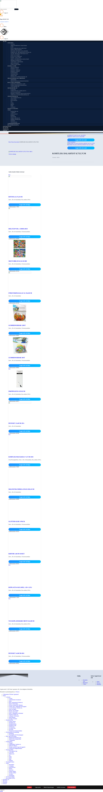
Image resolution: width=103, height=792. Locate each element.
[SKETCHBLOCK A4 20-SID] (20, 258)
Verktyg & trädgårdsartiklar (20, 94)
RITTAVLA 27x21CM (15, 197)
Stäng (1, 791)
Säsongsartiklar (13, 96)
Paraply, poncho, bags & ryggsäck (20, 93)
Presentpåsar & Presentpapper (20, 81)
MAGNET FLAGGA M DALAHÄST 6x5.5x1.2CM (80, 144)
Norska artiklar (15, 119)
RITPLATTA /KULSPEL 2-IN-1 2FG (20, 587)
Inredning (13, 79)
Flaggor (13, 89)
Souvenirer (17, 142)
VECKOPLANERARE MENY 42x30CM (21, 621)
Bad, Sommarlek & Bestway (19, 48)
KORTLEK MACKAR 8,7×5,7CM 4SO (21, 457)
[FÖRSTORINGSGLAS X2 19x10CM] (20, 273)
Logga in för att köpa (24, 204)
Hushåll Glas (15, 68)
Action (13, 44)
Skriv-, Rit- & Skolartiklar (15, 199)
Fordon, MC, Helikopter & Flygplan (21, 52)
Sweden (13, 120)
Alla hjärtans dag (16, 97)
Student (13, 107)
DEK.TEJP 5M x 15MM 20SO (18, 229)
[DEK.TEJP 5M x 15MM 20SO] (20, 208)
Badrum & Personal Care (18, 83)
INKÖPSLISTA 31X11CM (17, 391)
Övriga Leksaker (15, 64)
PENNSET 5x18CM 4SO (16, 653)
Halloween (14, 100)
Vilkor (84, 684)
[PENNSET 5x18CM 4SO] (20, 650)
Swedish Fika (14, 74)
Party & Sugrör (15, 55)
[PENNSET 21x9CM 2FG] (20, 403)
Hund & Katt (14, 114)
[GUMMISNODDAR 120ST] (20, 322)
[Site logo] (8, 7)
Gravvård (13, 99)
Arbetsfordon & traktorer (19, 45)
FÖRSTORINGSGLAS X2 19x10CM (20, 293)
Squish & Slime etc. (16, 60)
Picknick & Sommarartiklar (19, 76)
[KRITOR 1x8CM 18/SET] (20, 550)
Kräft (12, 104)
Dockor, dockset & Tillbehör (19, 51)
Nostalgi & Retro (13, 108)
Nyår (12, 103)
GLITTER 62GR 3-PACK (17, 521)
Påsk (12, 105)
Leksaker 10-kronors (17, 61)
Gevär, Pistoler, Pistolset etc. (20, 53)
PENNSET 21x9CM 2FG (16, 423)
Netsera (17, 691)
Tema (9, 110)
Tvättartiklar (15, 86)
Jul (11, 101)
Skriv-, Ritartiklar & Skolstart (20, 59)
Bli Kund (85, 682)
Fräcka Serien (15, 67)
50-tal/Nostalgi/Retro (13, 459)
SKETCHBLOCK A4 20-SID (18, 261)
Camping (13, 112)
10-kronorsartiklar (14, 123)
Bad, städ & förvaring (14, 82)
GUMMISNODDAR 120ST (17, 325)
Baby (12, 47)
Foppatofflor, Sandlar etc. (19, 90)
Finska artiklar (15, 118)
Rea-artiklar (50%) (13, 125)
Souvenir (13, 116)
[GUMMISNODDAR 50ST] (20, 354)
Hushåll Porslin (15, 70)
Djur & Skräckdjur (16, 49)
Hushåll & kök (12, 66)
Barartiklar (14, 111)
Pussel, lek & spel (16, 57)
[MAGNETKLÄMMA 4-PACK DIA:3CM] (20, 486)
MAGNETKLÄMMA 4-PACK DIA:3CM (21, 489)
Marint (13, 115)
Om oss (98, 683)
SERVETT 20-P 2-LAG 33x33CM (75, 136)
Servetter (14, 75)
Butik (98, 681)
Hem (10, 142)
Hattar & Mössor (16, 92)
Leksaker (10, 42)
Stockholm (14, 122)
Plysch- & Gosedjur (16, 56)
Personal (99, 684)
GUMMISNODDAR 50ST (17, 357)
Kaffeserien (14, 72)
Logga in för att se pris (81, 140)
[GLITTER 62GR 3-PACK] (20, 518)
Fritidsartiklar (12, 88)
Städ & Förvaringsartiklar (19, 85)
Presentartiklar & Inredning (16, 78)
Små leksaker (15, 63)
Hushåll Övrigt (15, 71)
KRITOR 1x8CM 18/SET (17, 554)
